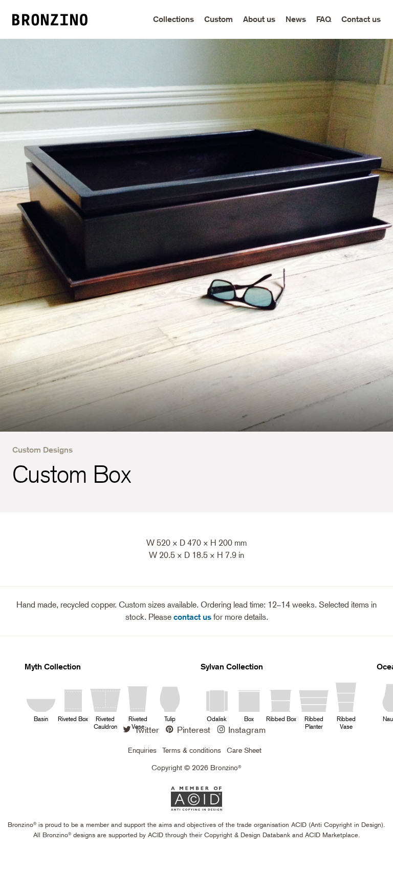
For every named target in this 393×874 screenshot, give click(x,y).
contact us (192, 617)
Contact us (361, 19)
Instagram (247, 729)
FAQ (323, 19)
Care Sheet (244, 750)
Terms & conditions (191, 750)
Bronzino (58, 19)
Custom (218, 19)
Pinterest (193, 729)
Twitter (147, 729)
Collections (173, 19)
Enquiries (142, 750)
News (296, 19)
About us (259, 19)
